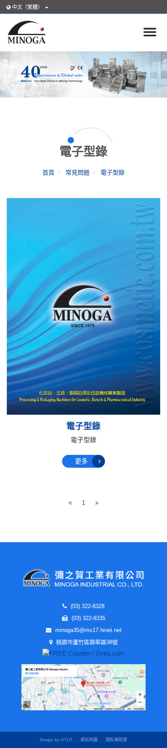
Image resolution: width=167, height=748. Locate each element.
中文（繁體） (27, 7)
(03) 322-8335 (87, 618)
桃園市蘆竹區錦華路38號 (86, 642)
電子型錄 (83, 426)
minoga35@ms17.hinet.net (88, 630)
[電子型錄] (83, 305)
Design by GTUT (56, 739)
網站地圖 (89, 739)
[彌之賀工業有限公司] (24, 31)
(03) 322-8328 (86, 606)
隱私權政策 (116, 739)
